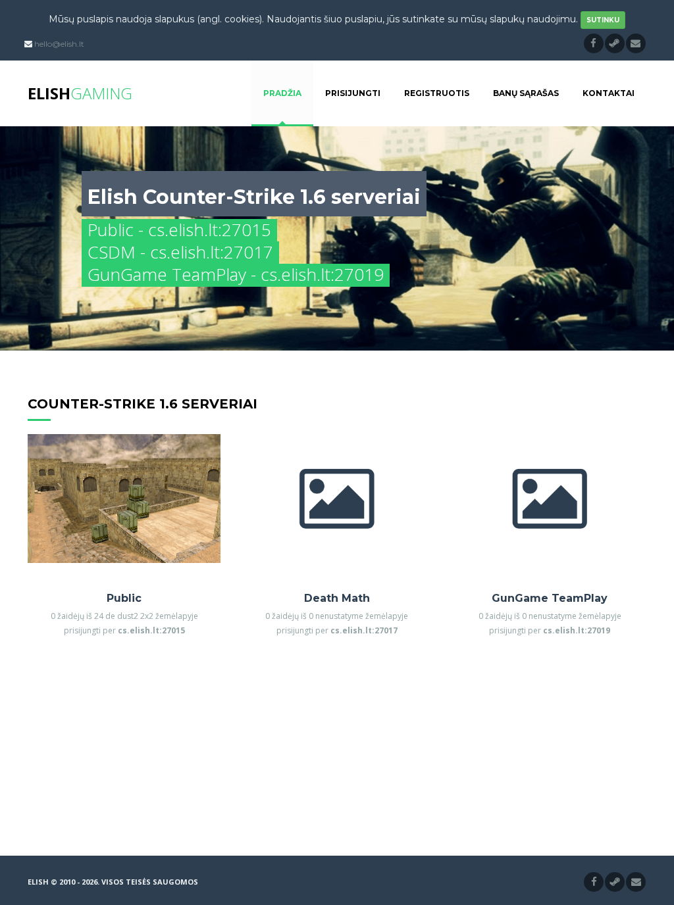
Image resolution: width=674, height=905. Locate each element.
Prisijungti (352, 93)
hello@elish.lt (59, 44)
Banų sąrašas (526, 93)
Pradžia (282, 93)
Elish (80, 93)
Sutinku (602, 20)
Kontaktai (609, 93)
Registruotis (436, 93)
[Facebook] (594, 43)
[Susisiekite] (636, 43)
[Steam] (615, 43)
